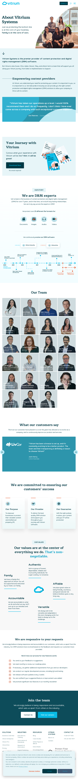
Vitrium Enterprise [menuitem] (7, 739)
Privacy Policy (23, 766)
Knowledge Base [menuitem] (38, 750)
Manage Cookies (34, 771)
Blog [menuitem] (34, 735)
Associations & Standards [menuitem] (22, 741)
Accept (49, 771)
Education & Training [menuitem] (21, 736)
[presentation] (2, 452)
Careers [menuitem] (50, 741)
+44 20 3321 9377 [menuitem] (69, 739)
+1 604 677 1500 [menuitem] (69, 735)
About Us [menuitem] (51, 737)
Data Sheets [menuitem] (37, 747)
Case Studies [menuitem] (37, 739)
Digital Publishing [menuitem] (23, 750)
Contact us (64, 3)
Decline (65, 771)
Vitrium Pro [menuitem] (5, 742)
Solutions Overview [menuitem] (8, 735)
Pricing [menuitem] (4, 748)
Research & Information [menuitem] (21, 746)
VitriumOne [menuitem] (5, 745)
